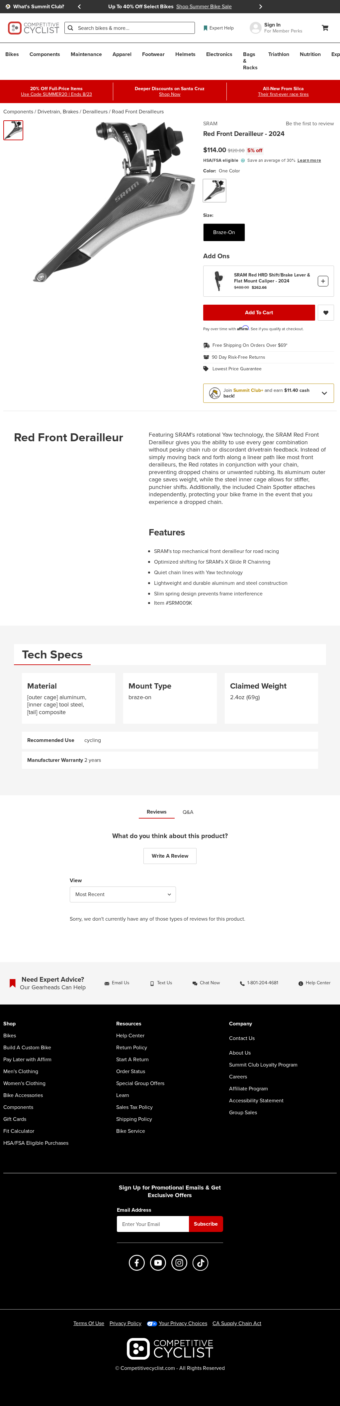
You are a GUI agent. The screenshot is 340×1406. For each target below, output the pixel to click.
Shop (9, 1023)
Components (18, 111)
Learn (122, 1095)
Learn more (309, 160)
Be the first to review (310, 123)
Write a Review (170, 856)
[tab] (52, 654)
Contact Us (242, 1038)
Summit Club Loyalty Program (263, 1065)
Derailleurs (95, 111)
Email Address (134, 1210)
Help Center (130, 1035)
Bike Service (130, 1131)
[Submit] (70, 28)
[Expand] (324, 393)
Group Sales (243, 1112)
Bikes (9, 1035)
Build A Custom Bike (27, 1047)
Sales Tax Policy (134, 1107)
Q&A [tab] (188, 812)
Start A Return (132, 1059)
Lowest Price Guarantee (237, 369)
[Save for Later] (326, 313)
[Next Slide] (260, 7)
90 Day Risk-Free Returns (238, 357)
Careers (238, 1076)
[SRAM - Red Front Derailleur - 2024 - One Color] (13, 130)
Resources (128, 1023)
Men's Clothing (20, 1071)
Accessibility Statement (256, 1100)
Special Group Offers (140, 1083)
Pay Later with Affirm (27, 1059)
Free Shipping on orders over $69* (250, 345)
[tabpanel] (170, 721)
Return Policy (131, 1047)
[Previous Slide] (79, 7)
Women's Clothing (24, 1083)
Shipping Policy (134, 1119)
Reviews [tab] (157, 812)
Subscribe (206, 1224)
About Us (240, 1053)
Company (240, 1023)
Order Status (130, 1071)
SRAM (210, 123)
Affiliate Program (248, 1088)
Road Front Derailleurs (138, 111)
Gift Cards (14, 1119)
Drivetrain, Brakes (58, 111)
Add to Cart (259, 312)
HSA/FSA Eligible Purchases (35, 1143)
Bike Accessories (23, 1095)
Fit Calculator (18, 1131)
